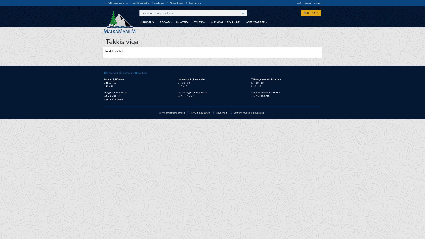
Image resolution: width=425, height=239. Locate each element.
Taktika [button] (199, 22)
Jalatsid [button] (182, 22)
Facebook (113, 73)
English (317, 3)
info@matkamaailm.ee (117, 3)
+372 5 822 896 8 (140, 3)
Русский (307, 3)
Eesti (299, 3)
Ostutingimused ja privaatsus (248, 112)
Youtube (142, 73)
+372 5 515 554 (186, 96)
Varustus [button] (147, 22)
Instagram (128, 73)
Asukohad (159, 3)
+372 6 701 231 (112, 96)
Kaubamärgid (194, 3)
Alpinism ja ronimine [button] (225, 22)
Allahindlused (176, 3)
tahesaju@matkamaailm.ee (265, 92)
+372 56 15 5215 (260, 96)
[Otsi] (243, 13)
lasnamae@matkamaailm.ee (192, 92)
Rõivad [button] (165, 22)
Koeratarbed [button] (255, 22)
